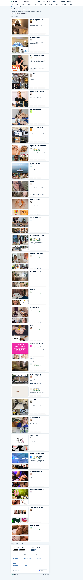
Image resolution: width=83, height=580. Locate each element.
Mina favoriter (15, 560)
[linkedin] (16, 570)
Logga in (14, 556)
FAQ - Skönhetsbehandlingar (29, 560)
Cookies (37, 560)
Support (25, 565)
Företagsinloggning (38, 549)
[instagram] (13, 570)
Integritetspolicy (38, 558)
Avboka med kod (15, 565)
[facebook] (18, 570)
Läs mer (32, 549)
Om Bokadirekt (26, 556)
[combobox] (28, 1)
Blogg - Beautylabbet (27, 558)
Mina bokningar (15, 558)
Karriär (25, 563)
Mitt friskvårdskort (16, 563)
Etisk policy (37, 556)
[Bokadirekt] (14, 1)
